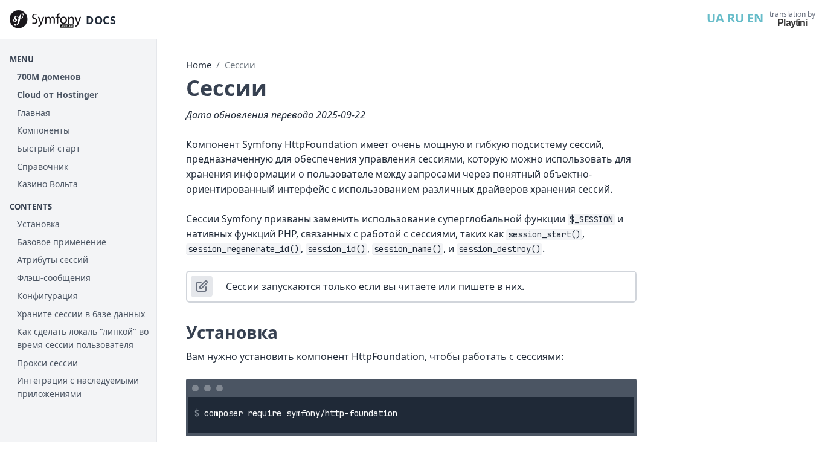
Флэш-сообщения (54, 277)
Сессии (240, 65)
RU (735, 18)
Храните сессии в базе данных (81, 314)
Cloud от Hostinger (57, 94)
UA (715, 18)
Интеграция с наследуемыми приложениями (78, 387)
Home (198, 65)
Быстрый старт (48, 148)
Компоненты (43, 130)
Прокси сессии (47, 363)
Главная (33, 112)
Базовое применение (61, 242)
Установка (38, 224)
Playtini (792, 23)
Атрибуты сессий (52, 259)
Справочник (42, 166)
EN (755, 18)
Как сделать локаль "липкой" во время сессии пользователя (83, 338)
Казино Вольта (47, 184)
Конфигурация (47, 295)
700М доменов (49, 76)
